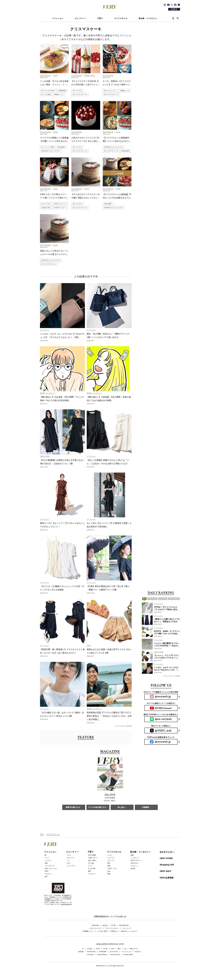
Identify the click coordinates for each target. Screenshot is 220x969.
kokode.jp (90, 954)
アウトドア (110, 860)
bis (125, 948)
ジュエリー (48, 860)
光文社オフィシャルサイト (129, 931)
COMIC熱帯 (102, 951)
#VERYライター (60, 208)
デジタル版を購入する (97, 807)
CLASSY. (90, 948)
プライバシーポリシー (112, 928)
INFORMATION (123, 925)
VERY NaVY (165, 871)
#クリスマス (77, 91)
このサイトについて (95, 928)
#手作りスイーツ (60, 204)
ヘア (68, 860)
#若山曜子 (61, 147)
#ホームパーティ (110, 91)
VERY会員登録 (167, 877)
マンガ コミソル (126, 951)
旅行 (108, 863)
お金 (108, 871)
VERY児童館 (92, 855)
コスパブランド (49, 866)
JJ (82, 948)
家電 (108, 874)
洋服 (46, 863)
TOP (42, 834)
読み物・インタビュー (148, 18)
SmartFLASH (91, 951)
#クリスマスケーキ (80, 94)
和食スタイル (134, 948)
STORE (113, 925)
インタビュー (135, 858)
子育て (100, 18)
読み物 (133, 868)
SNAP (46, 871)
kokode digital (128, 954)
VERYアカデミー (136, 860)
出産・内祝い (92, 860)
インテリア (110, 858)
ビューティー (80, 18)
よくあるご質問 (102, 931)
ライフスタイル (120, 18)
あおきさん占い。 (168, 851)
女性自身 (81, 951)
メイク (69, 855)
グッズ (90, 866)
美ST (119, 948)
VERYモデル (135, 863)
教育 (89, 871)
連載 (132, 855)
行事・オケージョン (51, 868)
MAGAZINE (95, 925)
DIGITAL (105, 925)
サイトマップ (127, 928)
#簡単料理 (62, 91)
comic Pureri (114, 951)
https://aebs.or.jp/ (66, 904)
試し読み (121, 807)
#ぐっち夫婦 (46, 94)
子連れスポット (93, 858)
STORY (105, 948)
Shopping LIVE (167, 864)
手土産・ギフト (112, 868)
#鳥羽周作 (125, 151)
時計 (46, 876)
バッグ (47, 858)
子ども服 (91, 863)
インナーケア (71, 866)
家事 (108, 866)
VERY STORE (166, 858)
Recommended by (120, 726)
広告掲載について (88, 931)
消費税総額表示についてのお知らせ (110, 916)
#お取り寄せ (46, 208)
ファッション (57, 18)
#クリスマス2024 (48, 91)
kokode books (115, 954)
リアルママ (91, 874)
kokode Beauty (102, 954)
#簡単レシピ (58, 94)
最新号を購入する (73, 807)
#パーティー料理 (47, 147)
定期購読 (145, 807)
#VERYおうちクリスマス (50, 151)
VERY (98, 948)
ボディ (69, 863)
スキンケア (70, 858)
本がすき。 (138, 951)
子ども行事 (91, 868)
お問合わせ (113, 931)
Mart (112, 948)
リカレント (134, 866)
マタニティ (48, 874)
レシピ (109, 855)
